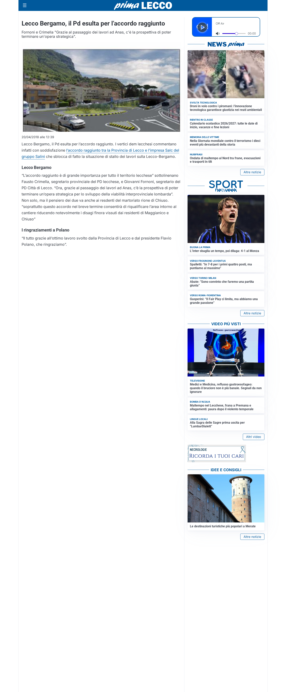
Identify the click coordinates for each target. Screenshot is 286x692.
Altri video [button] (253, 437)
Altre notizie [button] (252, 172)
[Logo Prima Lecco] (143, 5)
